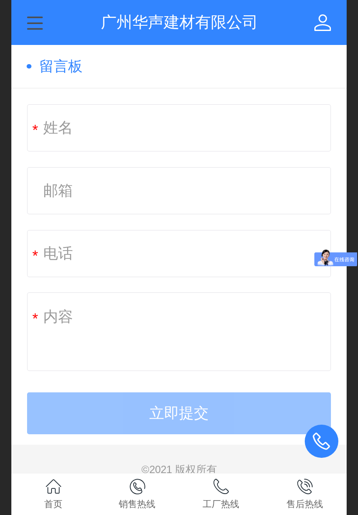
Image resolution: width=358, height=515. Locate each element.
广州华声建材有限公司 (179, 22)
